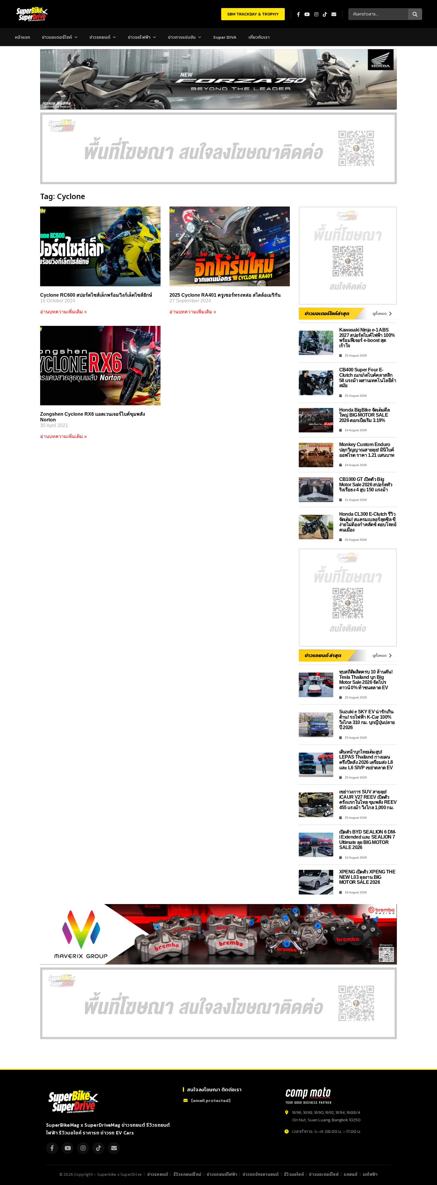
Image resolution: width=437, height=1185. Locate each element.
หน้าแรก (22, 37)
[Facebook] (52, 1148)
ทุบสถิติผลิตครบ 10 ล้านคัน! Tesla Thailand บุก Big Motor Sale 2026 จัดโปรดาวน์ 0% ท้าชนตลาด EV (366, 679)
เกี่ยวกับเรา (259, 37)
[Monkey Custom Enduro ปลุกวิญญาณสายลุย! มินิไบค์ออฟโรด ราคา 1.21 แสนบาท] (316, 455)
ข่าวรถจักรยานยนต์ (261, 1174)
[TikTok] (98, 1148)
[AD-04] (348, 256)
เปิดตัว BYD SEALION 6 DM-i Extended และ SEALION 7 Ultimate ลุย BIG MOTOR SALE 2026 (367, 839)
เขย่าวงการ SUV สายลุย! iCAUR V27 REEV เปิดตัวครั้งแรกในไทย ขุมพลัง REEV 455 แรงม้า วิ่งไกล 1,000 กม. (368, 799)
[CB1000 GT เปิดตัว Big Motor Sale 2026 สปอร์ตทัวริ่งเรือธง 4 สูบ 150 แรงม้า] (316, 489)
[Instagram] (83, 1148)
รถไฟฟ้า (370, 1174)
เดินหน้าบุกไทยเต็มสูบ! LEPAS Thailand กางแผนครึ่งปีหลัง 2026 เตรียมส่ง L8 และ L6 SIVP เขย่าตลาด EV (366, 759)
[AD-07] (218, 148)
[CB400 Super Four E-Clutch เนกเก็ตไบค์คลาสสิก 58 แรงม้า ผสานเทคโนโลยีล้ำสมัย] (316, 382)
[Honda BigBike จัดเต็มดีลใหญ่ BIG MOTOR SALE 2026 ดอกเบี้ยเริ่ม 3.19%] (316, 420)
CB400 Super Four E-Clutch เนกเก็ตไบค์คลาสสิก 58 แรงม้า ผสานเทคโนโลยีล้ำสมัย (367, 377)
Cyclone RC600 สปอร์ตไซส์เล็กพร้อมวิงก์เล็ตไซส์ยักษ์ (96, 295)
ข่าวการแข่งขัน (182, 37)
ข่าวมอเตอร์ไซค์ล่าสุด (327, 313)
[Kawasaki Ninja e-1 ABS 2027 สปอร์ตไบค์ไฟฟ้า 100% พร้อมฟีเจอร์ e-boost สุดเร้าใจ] (316, 343)
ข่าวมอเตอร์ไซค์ (57, 37)
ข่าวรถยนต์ (99, 37)
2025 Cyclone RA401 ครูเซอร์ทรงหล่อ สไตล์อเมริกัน (225, 295)
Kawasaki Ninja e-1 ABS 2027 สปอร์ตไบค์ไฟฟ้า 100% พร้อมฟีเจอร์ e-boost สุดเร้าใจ (367, 337)
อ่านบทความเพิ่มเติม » (63, 311)
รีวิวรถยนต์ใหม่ (187, 1174)
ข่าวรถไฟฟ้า (139, 37)
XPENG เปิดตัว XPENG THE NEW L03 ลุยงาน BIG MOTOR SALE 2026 (367, 877)
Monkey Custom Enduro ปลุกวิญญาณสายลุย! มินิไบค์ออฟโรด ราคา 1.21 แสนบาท (366, 449)
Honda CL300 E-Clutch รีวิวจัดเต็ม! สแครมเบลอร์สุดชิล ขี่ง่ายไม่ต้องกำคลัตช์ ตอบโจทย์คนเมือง (368, 522)
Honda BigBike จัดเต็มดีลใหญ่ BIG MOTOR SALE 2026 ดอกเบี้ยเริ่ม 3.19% (364, 415)
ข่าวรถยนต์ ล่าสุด (323, 655)
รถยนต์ (350, 1174)
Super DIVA (225, 37)
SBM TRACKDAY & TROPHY (253, 14)
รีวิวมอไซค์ (294, 1174)
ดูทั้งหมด (379, 313)
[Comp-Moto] (308, 1095)
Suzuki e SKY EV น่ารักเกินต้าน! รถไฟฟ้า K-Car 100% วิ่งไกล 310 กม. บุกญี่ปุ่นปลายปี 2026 (367, 719)
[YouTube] (67, 1148)
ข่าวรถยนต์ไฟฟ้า (222, 1174)
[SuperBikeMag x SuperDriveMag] (74, 1101)
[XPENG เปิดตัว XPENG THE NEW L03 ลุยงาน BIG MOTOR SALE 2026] (316, 882)
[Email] (114, 1148)
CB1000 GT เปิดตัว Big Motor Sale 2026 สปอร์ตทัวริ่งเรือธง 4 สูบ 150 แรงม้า (365, 484)
